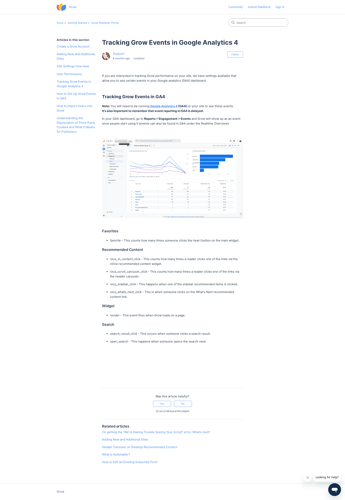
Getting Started (77, 22)
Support (118, 53)
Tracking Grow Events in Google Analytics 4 (74, 84)
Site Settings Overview (73, 66)
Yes (162, 403)
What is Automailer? (116, 454)
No (182, 403)
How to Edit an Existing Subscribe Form (130, 462)
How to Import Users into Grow (74, 108)
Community (235, 7)
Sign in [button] (280, 7)
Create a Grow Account (73, 46)
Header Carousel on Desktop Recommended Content (139, 447)
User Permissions (69, 74)
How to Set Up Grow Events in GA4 (76, 96)
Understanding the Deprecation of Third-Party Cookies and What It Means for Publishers (76, 125)
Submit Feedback (259, 7)
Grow (60, 22)
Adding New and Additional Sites (76, 56)
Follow (235, 54)
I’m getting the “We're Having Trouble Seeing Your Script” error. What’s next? (156, 432)
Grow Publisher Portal (104, 22)
